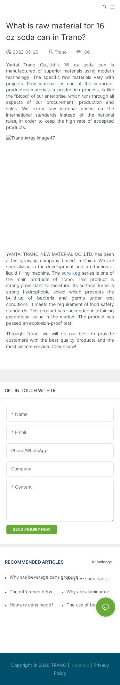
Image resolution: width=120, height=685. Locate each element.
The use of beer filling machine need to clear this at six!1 (91, 604)
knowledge (102, 561)
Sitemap (81, 665)
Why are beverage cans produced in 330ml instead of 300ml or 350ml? (46, 577)
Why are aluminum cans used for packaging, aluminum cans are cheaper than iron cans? (91, 591)
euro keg (70, 273)
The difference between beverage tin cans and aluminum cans (34, 591)
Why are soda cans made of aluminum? (91, 578)
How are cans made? (31, 604)
